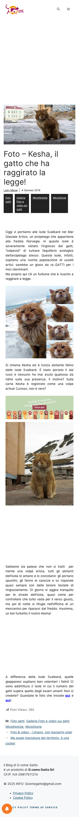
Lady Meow (11, 190)
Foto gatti (8, 199)
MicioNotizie (40, 197)
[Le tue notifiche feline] (7, 809)
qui (67, 695)
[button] (58, 9)
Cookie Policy (23, 798)
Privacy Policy (23, 793)
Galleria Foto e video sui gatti (22, 203)
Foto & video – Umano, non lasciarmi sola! (41, 732)
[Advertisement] (39, 59)
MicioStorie (59, 197)
